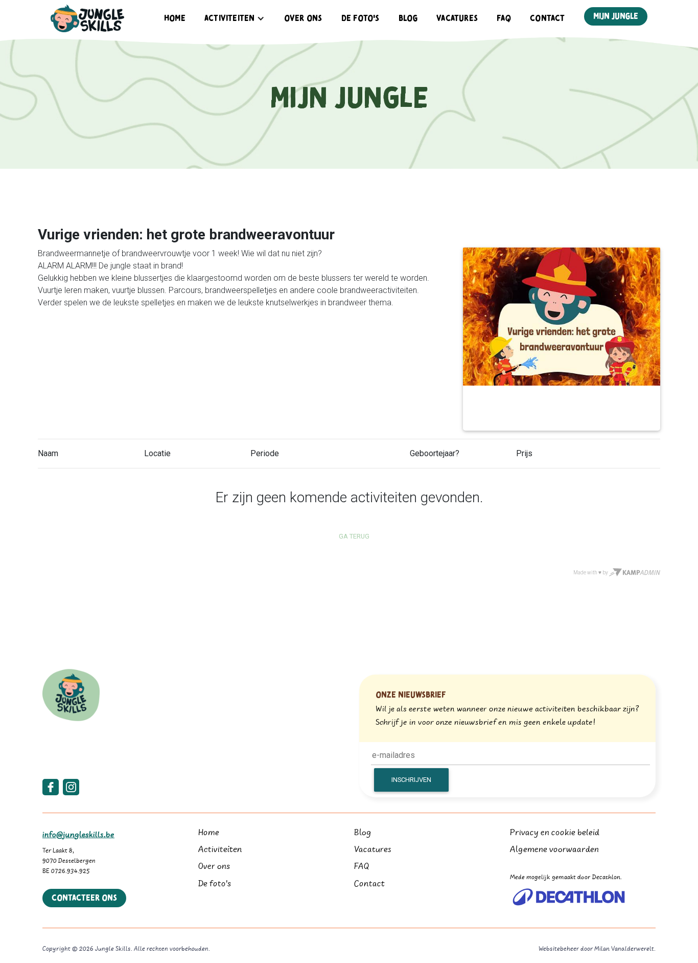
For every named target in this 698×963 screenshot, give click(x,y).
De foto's (214, 884)
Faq (504, 18)
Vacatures (372, 850)
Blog (408, 18)
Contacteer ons (84, 898)
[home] (87, 18)
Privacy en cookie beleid (554, 833)
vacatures (457, 18)
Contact (547, 18)
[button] (234, 18)
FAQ (361, 867)
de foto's (360, 18)
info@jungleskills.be (78, 835)
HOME (174, 18)
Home (208, 833)
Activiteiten (220, 850)
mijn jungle (615, 16)
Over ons (303, 18)
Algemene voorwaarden (554, 850)
